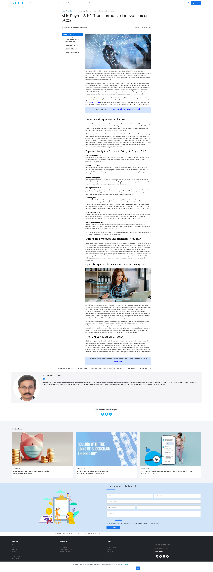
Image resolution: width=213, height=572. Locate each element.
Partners (51, 3)
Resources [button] (61, 3)
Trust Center (15, 558)
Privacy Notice (118, 520)
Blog (64, 533)
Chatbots (93, 368)
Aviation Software (65, 545)
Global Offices (16, 556)
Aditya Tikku (146, 473)
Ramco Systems (19, 473)
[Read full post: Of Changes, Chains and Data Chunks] (106, 449)
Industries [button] (42, 3)
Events (109, 549)
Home (63, 11)
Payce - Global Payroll (66, 549)
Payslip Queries (132, 368)
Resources (58, 533)
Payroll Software (81, 368)
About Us (14, 545)
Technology (72, 3)
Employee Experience (105, 368)
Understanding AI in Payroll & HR (73, 37)
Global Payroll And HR (147, 368)
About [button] (90, 3)
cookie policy (124, 564)
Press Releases (111, 547)
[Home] (53, 533)
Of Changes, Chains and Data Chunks (93, 471)
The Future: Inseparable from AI (73, 52)
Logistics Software (65, 552)
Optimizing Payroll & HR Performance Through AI (71, 49)
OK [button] (138, 568)
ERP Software (63, 547)
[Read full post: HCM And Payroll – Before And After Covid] (42, 449)
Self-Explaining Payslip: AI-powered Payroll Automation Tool (166, 471)
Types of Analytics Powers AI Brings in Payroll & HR (72, 40)
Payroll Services (119, 368)
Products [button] (33, 3)
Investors (82, 3)
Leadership (15, 554)
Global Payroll (72, 11)
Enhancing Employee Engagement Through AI (71, 44)
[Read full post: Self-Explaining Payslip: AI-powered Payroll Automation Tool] (170, 449)
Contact (197, 3)
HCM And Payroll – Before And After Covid (31, 471)
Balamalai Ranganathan (71, 27)
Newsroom (110, 545)
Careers (14, 547)
